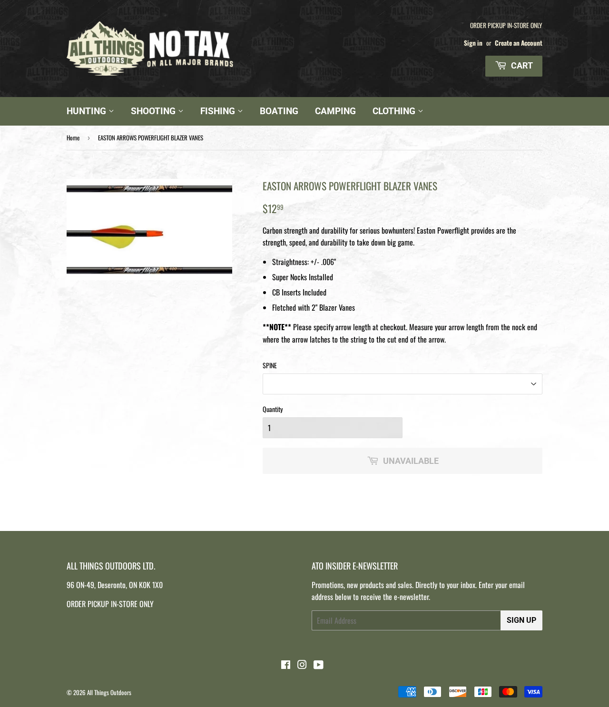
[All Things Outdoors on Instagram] (302, 665)
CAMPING (335, 111)
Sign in (473, 43)
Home (73, 137)
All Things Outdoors (109, 692)
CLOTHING (395, 111)
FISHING (218, 111)
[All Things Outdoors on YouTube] (319, 665)
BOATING (279, 111)
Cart (521, 65)
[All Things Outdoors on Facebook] (286, 665)
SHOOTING (154, 111)
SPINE (270, 365)
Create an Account (518, 43)
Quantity (273, 409)
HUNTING (87, 111)
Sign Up (521, 620)
